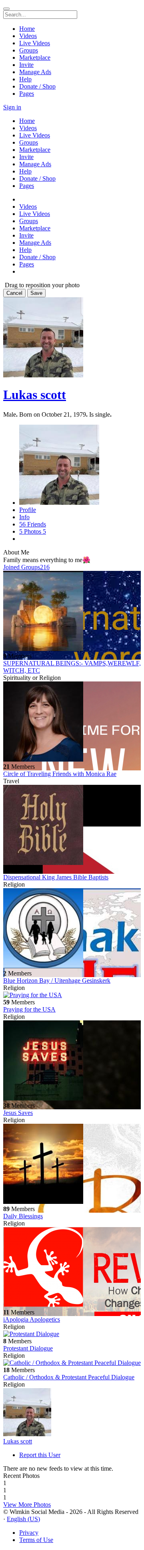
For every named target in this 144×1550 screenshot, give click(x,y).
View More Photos (27, 1504)
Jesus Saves (18, 1112)
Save (36, 293)
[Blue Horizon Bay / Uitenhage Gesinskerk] (72, 929)
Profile (27, 509)
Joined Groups (26, 567)
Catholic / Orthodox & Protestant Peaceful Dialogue (68, 1377)
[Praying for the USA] (72, 995)
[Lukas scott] (72, 1413)
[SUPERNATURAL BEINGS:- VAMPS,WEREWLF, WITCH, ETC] (72, 612)
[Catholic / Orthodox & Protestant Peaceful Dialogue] (72, 1363)
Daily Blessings (23, 1216)
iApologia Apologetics (31, 1319)
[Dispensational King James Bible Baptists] (72, 826)
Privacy (28, 1532)
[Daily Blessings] (72, 1164)
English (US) (23, 1519)
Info (24, 517)
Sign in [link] (12, 107)
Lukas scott (34, 394)
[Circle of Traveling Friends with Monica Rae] (72, 722)
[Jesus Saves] (72, 1061)
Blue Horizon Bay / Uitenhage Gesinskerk (56, 980)
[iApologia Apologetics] (72, 1268)
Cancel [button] (14, 293)
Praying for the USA (29, 1009)
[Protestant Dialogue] (72, 1334)
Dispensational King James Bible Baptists (55, 877)
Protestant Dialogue (28, 1348)
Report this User (39, 1454)
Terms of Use (36, 1539)
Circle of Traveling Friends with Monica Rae (59, 773)
